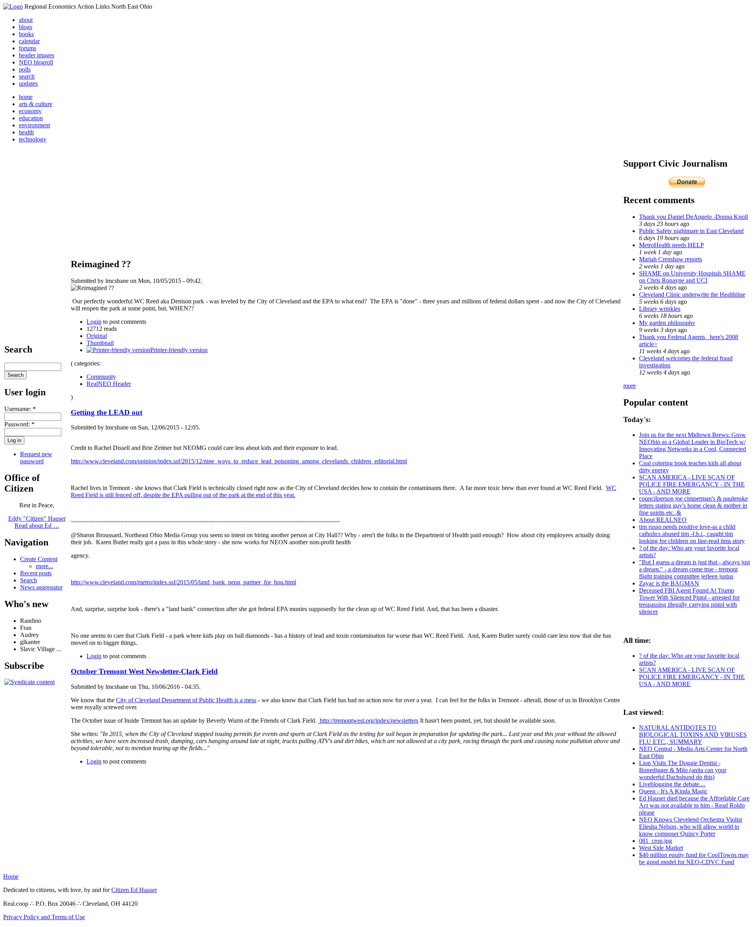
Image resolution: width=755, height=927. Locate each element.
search (27, 76)
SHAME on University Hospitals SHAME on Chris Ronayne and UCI (692, 277)
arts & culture (35, 104)
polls (25, 69)
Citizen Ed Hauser (134, 890)
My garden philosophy (667, 322)
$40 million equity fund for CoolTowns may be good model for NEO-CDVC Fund (694, 858)
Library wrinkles (659, 308)
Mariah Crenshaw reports (670, 259)
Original (97, 335)
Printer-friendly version (179, 350)
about (26, 20)
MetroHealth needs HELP (671, 245)
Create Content (38, 559)
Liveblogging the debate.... (672, 784)
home (26, 97)
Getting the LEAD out (106, 412)
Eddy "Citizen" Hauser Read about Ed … (37, 522)
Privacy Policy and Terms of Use (44, 917)
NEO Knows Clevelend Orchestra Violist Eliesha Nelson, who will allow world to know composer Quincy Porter (690, 826)
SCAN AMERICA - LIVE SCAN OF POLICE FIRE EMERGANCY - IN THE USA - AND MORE (692, 484)
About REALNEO (663, 519)
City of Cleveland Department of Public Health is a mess (186, 700)
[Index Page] (13, 6)
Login (94, 321)
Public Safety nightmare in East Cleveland (691, 231)
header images (36, 55)
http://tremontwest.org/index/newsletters (368, 720)
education (31, 118)
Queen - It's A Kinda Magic (673, 791)
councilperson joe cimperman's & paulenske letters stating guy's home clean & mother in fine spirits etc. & (693, 505)
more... (44, 566)
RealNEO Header (109, 383)
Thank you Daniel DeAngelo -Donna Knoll (693, 216)
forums (27, 48)
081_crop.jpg (655, 840)
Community (101, 376)
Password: (19, 424)
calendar (29, 41)
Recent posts (36, 573)
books (26, 34)
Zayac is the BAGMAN (669, 583)
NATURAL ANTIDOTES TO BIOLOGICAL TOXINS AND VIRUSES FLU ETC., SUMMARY (693, 734)
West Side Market (661, 847)
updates (28, 83)
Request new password (36, 457)
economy (30, 111)
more (629, 385)
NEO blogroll (36, 62)
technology (32, 139)
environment (34, 125)
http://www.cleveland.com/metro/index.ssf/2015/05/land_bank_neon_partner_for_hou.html (183, 582)
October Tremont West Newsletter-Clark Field (144, 671)
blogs (25, 27)
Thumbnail (100, 343)
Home (10, 876)
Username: (20, 409)
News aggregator (41, 587)
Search (28, 580)
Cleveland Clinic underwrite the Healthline (692, 294)
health (26, 132)
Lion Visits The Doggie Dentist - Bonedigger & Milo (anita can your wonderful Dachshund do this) (682, 770)
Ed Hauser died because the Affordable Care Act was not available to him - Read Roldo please (694, 805)
